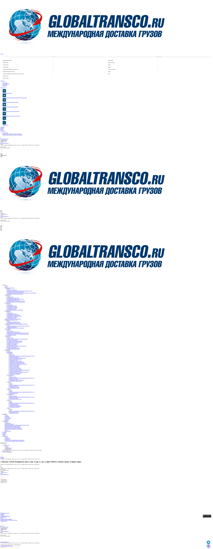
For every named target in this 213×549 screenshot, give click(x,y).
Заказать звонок (8, 449)
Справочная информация (5, 516)
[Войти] (0, 227)
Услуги (1, 518)
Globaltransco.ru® (3, 521)
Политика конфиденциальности (6, 545)
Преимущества (3, 517)
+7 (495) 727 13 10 (4, 138)
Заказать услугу (3, 155)
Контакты (2, 515)
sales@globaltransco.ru (4, 143)
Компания (2, 514)
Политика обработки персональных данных (8, 520)
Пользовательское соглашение (6, 519)
